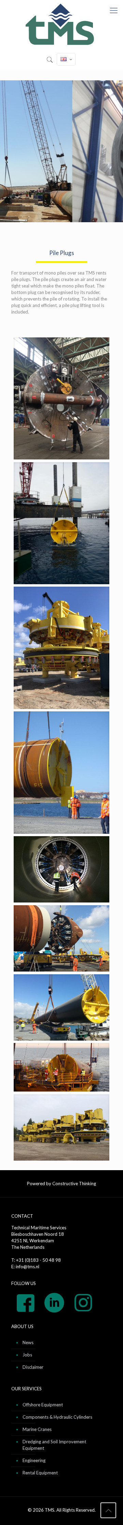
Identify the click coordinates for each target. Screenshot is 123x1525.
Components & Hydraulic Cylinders (57, 1417)
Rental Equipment (40, 1472)
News (28, 1342)
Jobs (27, 1354)
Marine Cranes (37, 1429)
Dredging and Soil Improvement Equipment (54, 1445)
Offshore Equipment (43, 1404)
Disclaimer (33, 1367)
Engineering (34, 1460)
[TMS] (61, 24)
